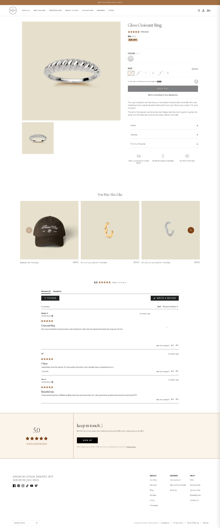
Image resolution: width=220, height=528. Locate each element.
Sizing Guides (195, 485)
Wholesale (154, 505)
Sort (159, 306)
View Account (175, 480)
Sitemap (206, 523)
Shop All (26, 10)
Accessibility (165, 523)
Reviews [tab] (45, 292)
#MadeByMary (195, 495)
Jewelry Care (195, 490)
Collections (88, 10)
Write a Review (167, 299)
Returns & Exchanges (178, 485)
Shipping (173, 490)
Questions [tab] (57, 292)
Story (111, 10)
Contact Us (194, 500)
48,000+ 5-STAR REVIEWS (36, 444)
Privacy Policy (178, 523)
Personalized (55, 10)
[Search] (199, 10)
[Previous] (29, 230)
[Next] (191, 230)
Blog (151, 490)
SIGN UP (87, 440)
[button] (167, 327)
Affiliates (153, 495)
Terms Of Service (193, 523)
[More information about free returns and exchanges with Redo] (196, 81)
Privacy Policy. (131, 447)
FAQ (191, 480)
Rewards (101, 10)
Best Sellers (40, 10)
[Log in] (203, 10)
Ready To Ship (71, 10)
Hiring (152, 500)
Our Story (153, 480)
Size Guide (195, 68)
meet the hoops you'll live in (110, 2)
